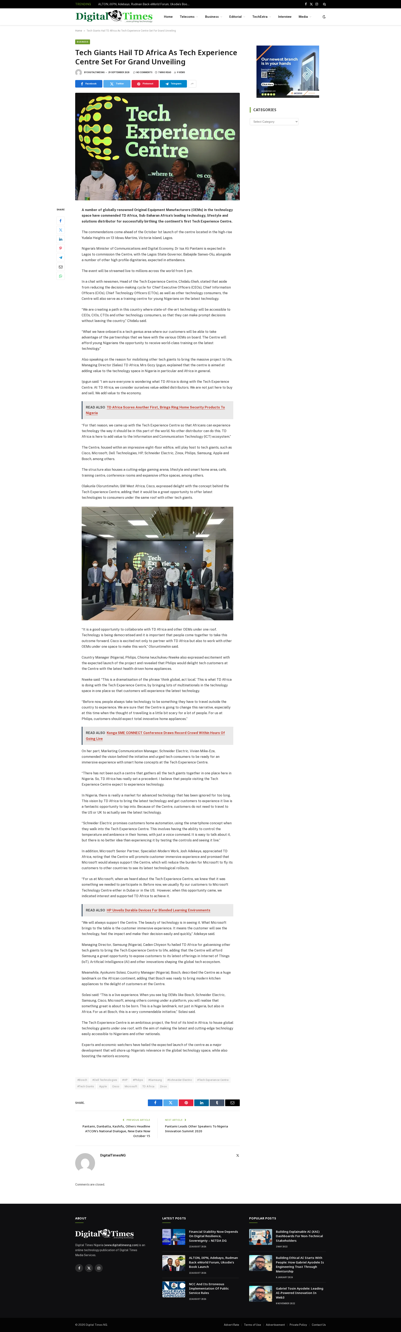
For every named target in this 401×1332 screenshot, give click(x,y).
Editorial (235, 17)
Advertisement (275, 1324)
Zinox (163, 1086)
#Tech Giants (85, 1086)
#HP (124, 1079)
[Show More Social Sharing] (192, 84)
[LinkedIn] (60, 239)
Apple (103, 1086)
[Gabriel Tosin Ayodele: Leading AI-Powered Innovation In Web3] (260, 1294)
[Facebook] (60, 221)
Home (168, 17)
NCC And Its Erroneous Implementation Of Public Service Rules (209, 1288)
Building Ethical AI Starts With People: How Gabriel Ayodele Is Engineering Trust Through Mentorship (300, 1264)
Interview (285, 17)
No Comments (144, 72)
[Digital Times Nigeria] (114, 17)
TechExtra (260, 17)
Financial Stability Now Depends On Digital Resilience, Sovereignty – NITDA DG (213, 1236)
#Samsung (155, 1079)
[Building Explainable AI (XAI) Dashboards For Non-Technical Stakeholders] (260, 1237)
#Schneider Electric (179, 1079)
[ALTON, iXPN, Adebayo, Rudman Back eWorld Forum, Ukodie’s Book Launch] (173, 1263)
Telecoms (187, 17)
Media (303, 17)
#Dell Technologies (104, 1079)
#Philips (138, 1079)
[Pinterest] (60, 248)
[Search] (324, 4)
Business (212, 17)
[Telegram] (60, 258)
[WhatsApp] (60, 276)
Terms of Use (252, 1324)
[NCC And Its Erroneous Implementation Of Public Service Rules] (173, 1289)
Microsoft (131, 1086)
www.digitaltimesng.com (121, 1245)
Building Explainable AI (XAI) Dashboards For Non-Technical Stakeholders (299, 1236)
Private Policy (298, 1324)
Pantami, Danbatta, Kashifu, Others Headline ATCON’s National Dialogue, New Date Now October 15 (116, 1131)
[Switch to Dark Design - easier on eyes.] (324, 16)
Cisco (115, 1086)
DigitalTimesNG (96, 72)
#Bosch (82, 1079)
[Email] (60, 267)
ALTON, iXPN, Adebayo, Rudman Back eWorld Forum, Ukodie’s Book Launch (145, 4)
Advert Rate (231, 1324)
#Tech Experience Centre (212, 1079)
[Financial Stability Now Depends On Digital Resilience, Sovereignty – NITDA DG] (173, 1237)
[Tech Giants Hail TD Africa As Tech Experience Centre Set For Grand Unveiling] (157, 146)
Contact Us (319, 1324)
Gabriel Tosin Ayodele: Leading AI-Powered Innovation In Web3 (299, 1292)
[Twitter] (60, 230)
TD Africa (148, 1086)
